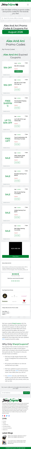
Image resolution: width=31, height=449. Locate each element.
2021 (3, 339)
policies (9, 376)
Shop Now (16, 256)
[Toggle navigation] (28, 4)
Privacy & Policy (6, 426)
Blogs (4, 422)
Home (4, 421)
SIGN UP (26, 392)
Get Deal (17, 89)
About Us (5, 429)
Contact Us (5, 424)
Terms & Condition (7, 428)
